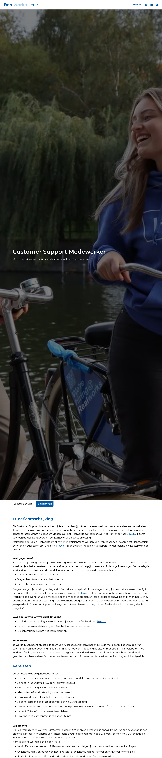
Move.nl (137, 5)
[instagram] (156, 4)
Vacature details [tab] (23, 503)
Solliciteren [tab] (45, 503)
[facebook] (151, 4)
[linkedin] (146, 4)
